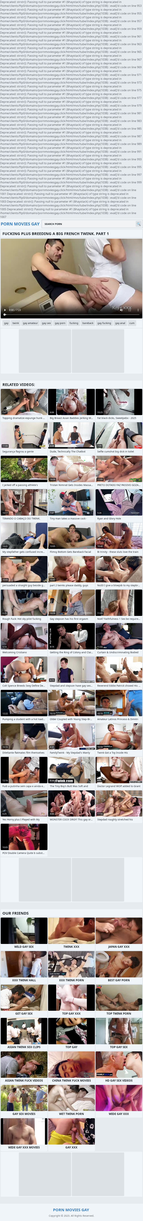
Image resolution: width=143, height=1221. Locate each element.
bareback (87, 323)
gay (6, 323)
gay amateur (30, 323)
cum (131, 323)
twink (16, 323)
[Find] (139, 224)
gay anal (120, 323)
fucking (74, 323)
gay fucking (104, 323)
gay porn (60, 323)
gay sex (46, 323)
